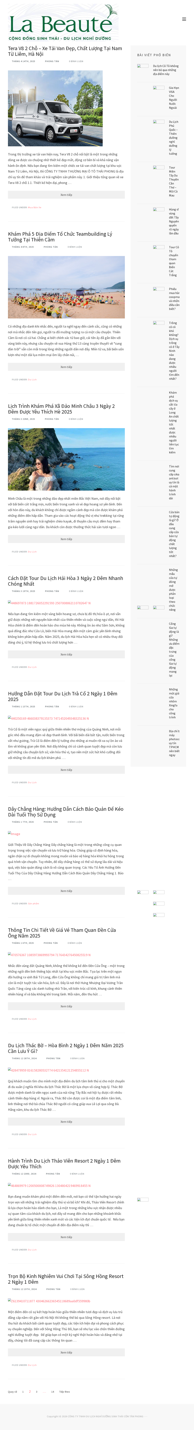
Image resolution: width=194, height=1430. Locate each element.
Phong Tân (52, 61)
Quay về (12, 1391)
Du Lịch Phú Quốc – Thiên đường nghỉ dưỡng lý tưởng (173, 137)
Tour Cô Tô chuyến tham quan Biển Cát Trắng (174, 261)
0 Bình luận (76, 61)
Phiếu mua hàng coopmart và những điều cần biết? (175, 299)
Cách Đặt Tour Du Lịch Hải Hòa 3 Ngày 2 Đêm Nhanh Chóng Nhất (65, 581)
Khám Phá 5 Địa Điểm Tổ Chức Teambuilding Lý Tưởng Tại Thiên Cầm (60, 236)
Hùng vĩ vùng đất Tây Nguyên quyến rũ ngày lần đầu (174, 221)
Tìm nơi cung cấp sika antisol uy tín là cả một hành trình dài (174, 482)
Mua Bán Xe (34, 207)
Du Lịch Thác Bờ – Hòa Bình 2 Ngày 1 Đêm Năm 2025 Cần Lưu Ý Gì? (66, 1048)
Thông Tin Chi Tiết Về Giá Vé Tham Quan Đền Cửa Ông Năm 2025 (62, 933)
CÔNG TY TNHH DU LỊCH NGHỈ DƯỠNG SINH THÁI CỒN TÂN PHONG (105, 1416)
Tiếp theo (64, 1391)
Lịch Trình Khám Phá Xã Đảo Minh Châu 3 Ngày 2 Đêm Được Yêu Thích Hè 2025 (61, 409)
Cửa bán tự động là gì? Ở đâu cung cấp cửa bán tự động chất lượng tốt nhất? (174, 534)
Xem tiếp (66, 195)
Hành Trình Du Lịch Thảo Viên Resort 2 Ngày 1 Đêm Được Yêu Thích (64, 1163)
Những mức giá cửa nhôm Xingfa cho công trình (174, 703)
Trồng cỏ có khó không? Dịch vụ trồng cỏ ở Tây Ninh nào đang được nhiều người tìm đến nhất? (174, 351)
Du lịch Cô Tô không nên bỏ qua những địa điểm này (166, 70)
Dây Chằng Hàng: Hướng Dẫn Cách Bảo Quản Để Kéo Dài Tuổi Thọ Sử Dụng (66, 811)
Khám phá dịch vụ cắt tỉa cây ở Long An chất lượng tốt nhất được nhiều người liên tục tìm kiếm (174, 422)
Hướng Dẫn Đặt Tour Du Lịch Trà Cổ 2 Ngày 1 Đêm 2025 (62, 696)
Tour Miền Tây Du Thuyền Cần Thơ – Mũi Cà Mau (174, 181)
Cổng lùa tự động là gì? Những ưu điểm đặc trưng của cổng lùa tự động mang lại (174, 649)
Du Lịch (32, 379)
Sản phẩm (33, 903)
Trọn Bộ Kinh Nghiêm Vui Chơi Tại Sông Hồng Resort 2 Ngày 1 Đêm (66, 1279)
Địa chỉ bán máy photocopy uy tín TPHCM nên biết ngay (176, 743)
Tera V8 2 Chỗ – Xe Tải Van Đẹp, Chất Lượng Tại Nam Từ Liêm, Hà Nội (65, 51)
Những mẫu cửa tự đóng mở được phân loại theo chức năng (173, 589)
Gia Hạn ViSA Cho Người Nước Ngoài (174, 98)
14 (52, 1391)
